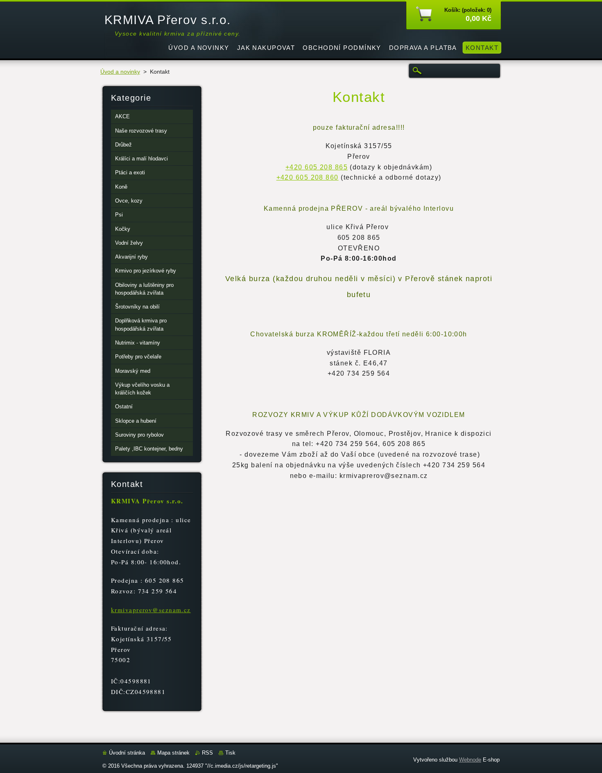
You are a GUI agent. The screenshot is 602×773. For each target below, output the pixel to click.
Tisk (230, 753)
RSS (207, 753)
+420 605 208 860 (307, 177)
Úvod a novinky (120, 72)
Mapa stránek (173, 753)
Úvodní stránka (127, 753)
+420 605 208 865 (316, 167)
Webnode (470, 760)
